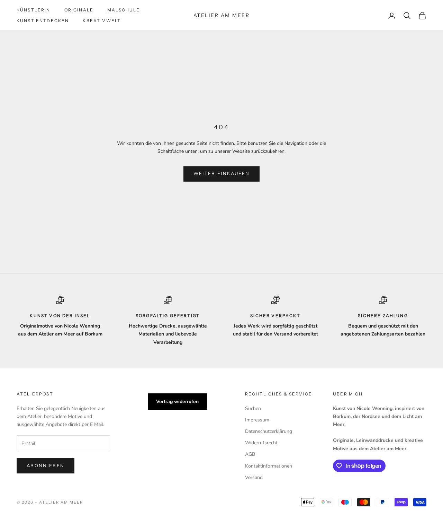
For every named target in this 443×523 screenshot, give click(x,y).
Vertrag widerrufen (177, 401)
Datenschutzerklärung (268, 431)
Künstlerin (34, 9)
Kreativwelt (102, 20)
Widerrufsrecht (261, 442)
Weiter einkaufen (221, 174)
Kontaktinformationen (268, 466)
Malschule (123, 9)
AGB (250, 454)
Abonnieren (45, 466)
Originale (78, 9)
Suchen (253, 408)
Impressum (257, 420)
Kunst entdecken (43, 20)
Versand (254, 477)
